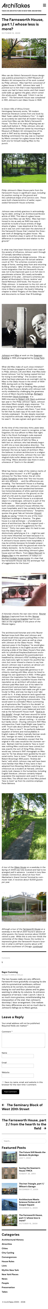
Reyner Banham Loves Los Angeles (20, 618)
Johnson (6, 355)
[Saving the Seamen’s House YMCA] (9, 1173)
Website (5, 1072)
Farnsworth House (31, 929)
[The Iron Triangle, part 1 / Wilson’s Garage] (9, 1189)
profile (35, 473)
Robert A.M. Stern (26, 399)
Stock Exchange (20, 396)
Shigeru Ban (7, 555)
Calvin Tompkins (9, 478)
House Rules (8, 1261)
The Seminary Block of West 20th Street (22, 1107)
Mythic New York (10, 1270)
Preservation (8, 1287)
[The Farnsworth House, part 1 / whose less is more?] (9, 1220)
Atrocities (7, 1244)
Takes (5, 1291)
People (5, 1283)
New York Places (10, 1274)
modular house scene (19, 558)
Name (4, 1053)
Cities (5, 1248)
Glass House (20, 867)
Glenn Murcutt (35, 553)
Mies (17, 355)
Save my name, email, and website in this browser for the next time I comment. (22, 1083)
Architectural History (13, 1239)
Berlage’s (38, 394)
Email (4, 1062)
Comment (7, 1031)
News (4, 1278)
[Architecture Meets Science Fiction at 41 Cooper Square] (9, 1204)
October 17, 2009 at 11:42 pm (12, 975)
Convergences (9, 1257)
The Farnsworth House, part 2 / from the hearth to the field (24, 1124)
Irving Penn (39, 358)
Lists (4, 1265)
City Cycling (8, 1252)
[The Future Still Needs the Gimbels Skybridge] (9, 1157)
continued (37, 946)
